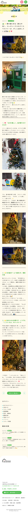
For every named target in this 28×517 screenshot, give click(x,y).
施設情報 (18, 503)
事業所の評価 (11, 505)
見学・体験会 (7, 413)
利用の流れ (16, 500)
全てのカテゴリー (8, 405)
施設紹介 (23, 497)
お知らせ (5, 407)
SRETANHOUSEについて (8, 497)
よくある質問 (5, 503)
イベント (5, 419)
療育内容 (5, 415)
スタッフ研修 (7, 421)
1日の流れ (4, 500)
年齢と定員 (12, 503)
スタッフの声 (7, 409)
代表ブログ (6, 417)
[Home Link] (4, 2)
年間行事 (10, 500)
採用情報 (5, 411)
